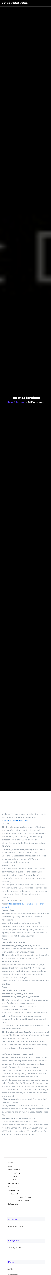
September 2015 (15, 1226)
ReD (14, 1180)
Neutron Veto (13, 1183)
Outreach (14, 1194)
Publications (13, 1187)
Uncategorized (14, 1247)
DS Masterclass (24, 1200)
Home (10, 1163)
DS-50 (15, 1176)
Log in (10, 1269)
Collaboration (13, 1204)
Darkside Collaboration (15, 3)
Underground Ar (14, 1170)
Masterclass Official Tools (16, 820)
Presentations (13, 1190)
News (10, 1166)
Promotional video (23, 1197)
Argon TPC (15, 1173)
